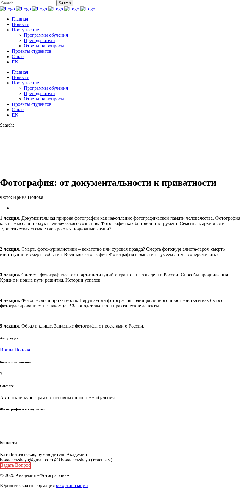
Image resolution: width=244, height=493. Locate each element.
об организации (72, 485)
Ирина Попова (15, 349)
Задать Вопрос (15, 465)
